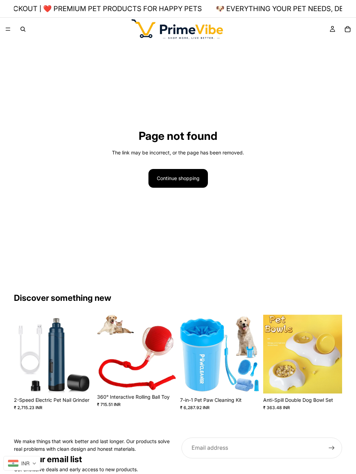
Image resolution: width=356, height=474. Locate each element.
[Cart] (347, 29)
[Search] (23, 29)
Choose (337, 383)
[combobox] (21, 463)
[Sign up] (331, 448)
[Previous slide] (21, 354)
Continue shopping (178, 178)
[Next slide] (85, 354)
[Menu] (8, 29)
